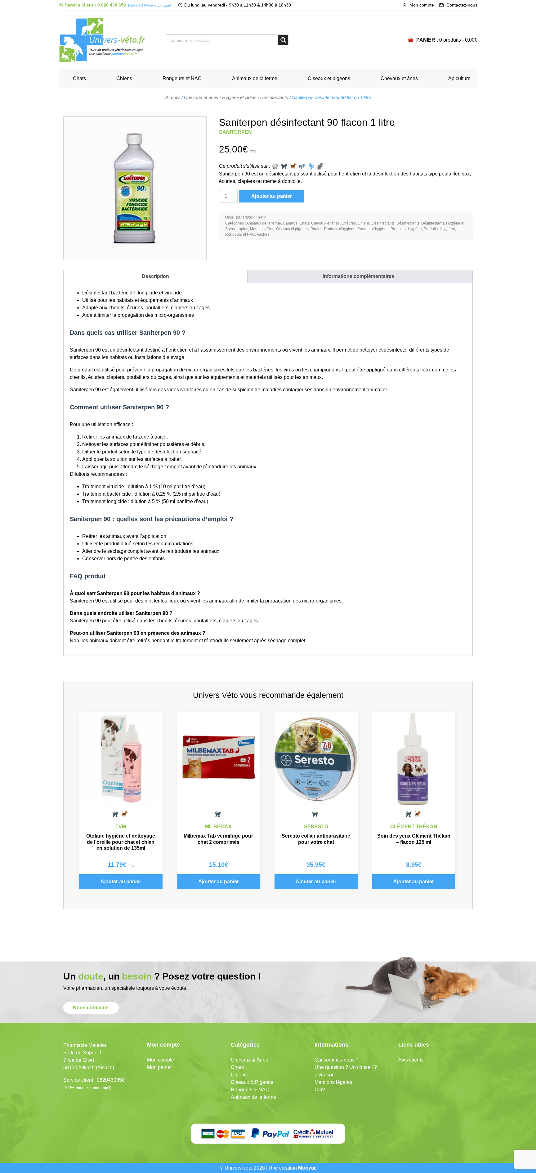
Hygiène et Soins (239, 97)
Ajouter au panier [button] (120, 881)
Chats (79, 78)
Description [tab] (155, 276)
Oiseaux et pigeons (329, 78)
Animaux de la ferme (254, 78)
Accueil (172, 97)
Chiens (124, 78)
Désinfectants (274, 97)
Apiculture (459, 78)
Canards (290, 223)
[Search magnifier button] (283, 40)
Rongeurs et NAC (182, 78)
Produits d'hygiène (339, 229)
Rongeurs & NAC (250, 1089)
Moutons (257, 229)
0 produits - (458, 40)
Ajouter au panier (271, 196)
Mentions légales (333, 1082)
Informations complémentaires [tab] (358, 276)
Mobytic (307, 1168)
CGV (320, 1089)
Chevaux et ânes (399, 78)
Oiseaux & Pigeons (252, 1082)
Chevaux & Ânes (249, 1059)
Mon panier (159, 1067)
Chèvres (349, 223)
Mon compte (421, 4)
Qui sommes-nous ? (337, 1059)
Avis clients (410, 1059)
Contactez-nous (461, 4)
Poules (316, 229)
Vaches (263, 234)
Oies (270, 229)
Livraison (325, 1074)
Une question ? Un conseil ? (346, 1067)
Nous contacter (91, 1007)
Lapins (242, 229)
